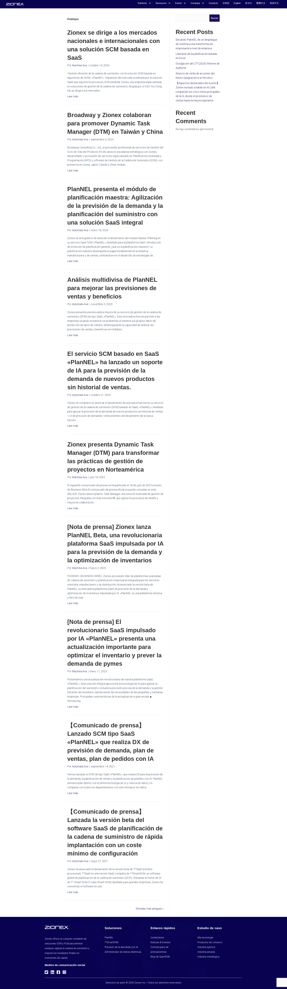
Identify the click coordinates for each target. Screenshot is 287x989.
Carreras (162, 951)
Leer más (72, 96)
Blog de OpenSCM (160, 956)
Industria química (206, 947)
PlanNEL (109, 937)
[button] (46, 971)
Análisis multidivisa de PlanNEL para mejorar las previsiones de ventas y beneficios (112, 288)
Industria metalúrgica (208, 956)
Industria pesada (206, 951)
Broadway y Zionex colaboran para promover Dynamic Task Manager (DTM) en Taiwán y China (115, 123)
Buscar (214, 18)
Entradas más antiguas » (150, 908)
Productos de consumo (209, 942)
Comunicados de (159, 947)
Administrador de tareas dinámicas (123, 951)
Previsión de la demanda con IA (121, 947)
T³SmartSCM (111, 942)
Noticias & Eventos (160, 942)
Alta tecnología (205, 937)
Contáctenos (157, 937)
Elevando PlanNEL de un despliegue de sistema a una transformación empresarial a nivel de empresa (196, 44)
